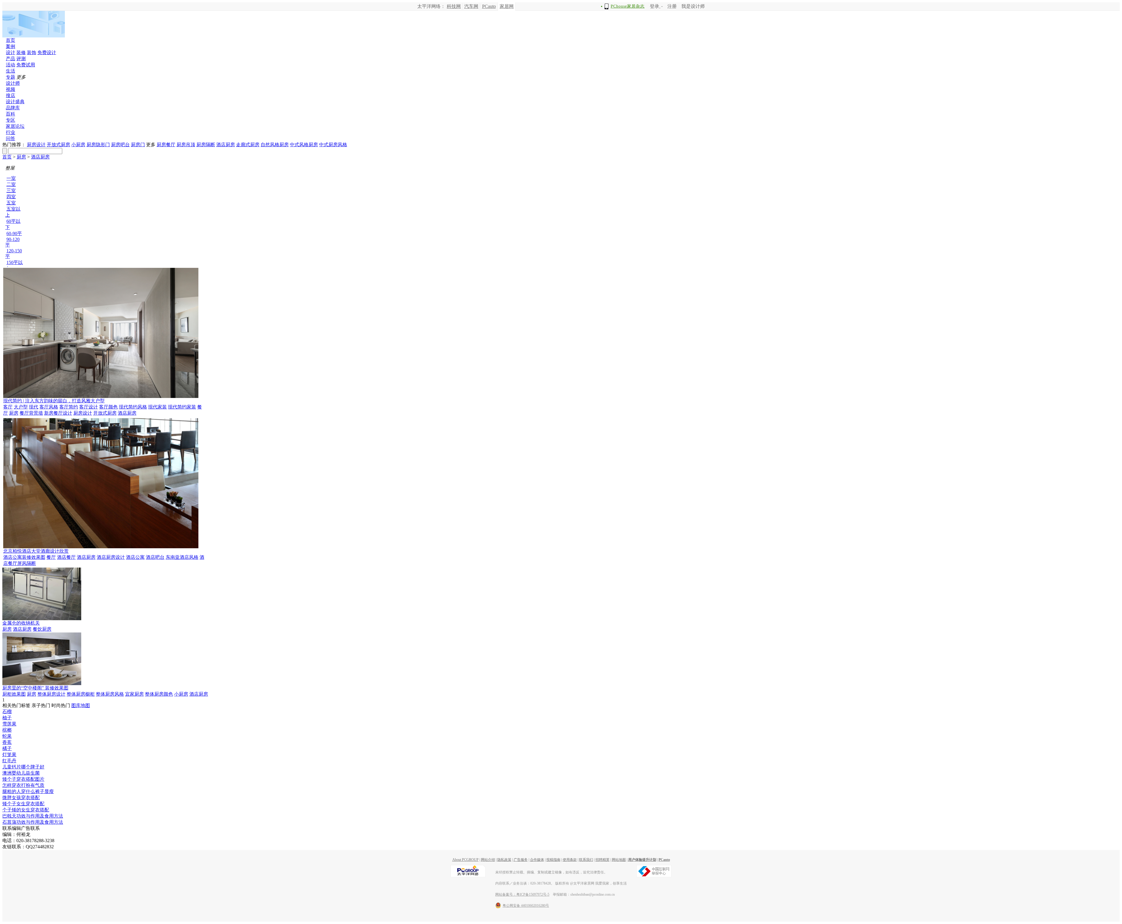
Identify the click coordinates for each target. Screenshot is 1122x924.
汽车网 (471, 6)
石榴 (7, 711)
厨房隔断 (205, 144)
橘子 (7, 748)
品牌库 (13, 107)
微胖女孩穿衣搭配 (21, 797)
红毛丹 (9, 760)
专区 (10, 120)
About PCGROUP (465, 860)
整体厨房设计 (51, 694)
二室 (11, 184)
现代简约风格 (133, 406)
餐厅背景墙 (31, 413)
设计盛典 (15, 101)
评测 (21, 58)
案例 (10, 46)
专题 (10, 77)
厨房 (21, 156)
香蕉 (7, 742)
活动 (10, 64)
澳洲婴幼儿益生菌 (21, 772)
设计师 (13, 83)
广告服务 (521, 860)
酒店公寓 (135, 557)
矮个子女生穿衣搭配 (23, 803)
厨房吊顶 (185, 144)
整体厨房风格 (110, 694)
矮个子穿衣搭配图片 (23, 779)
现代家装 (157, 406)
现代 (33, 406)
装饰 (31, 52)
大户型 (21, 406)
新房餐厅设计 (58, 413)
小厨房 (78, 144)
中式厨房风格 (333, 144)
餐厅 (51, 557)
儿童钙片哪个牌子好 (23, 766)
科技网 (454, 6)
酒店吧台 (155, 557)
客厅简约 (68, 406)
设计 (10, 52)
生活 (10, 70)
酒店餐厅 (66, 557)
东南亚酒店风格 (182, 557)
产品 (10, 58)
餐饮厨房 (42, 629)
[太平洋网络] (468, 876)
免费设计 (46, 52)
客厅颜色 (108, 406)
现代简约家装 (182, 406)
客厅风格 (48, 406)
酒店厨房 (225, 144)
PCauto (489, 6)
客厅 (8, 406)
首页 (10, 40)
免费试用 (25, 64)
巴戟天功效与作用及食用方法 (32, 815)
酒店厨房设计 (111, 557)
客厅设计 (88, 406)
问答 (10, 138)
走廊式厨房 (247, 144)
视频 (10, 89)
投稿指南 (553, 860)
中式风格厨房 (304, 144)
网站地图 (619, 860)
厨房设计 (36, 144)
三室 (11, 190)
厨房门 (138, 144)
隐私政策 (504, 860)
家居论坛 (15, 126)
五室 (11, 202)
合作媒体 (537, 860)
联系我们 (586, 860)
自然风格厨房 (275, 144)
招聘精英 (602, 860)
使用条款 (570, 860)
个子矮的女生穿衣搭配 (25, 809)
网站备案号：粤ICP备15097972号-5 (522, 894)
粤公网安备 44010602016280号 (526, 906)
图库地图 (80, 705)
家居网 (507, 6)
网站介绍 (488, 860)
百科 (10, 113)
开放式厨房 (58, 144)
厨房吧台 (120, 144)
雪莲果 (9, 723)
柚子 (7, 717)
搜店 (10, 95)
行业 (10, 132)
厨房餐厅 (166, 144)
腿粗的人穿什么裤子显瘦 (28, 791)
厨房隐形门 (98, 144)
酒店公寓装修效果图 (24, 557)
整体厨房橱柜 (81, 694)
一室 (11, 178)
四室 (11, 196)
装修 (21, 52)
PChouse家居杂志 (628, 6)
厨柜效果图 (14, 694)
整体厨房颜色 (159, 694)
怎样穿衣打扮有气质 (23, 785)
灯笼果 (9, 754)
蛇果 (7, 736)
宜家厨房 (134, 694)
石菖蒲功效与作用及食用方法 (32, 822)
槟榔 (7, 730)
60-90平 (14, 233)
